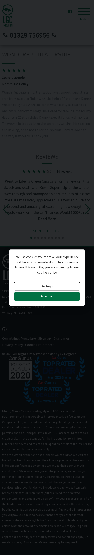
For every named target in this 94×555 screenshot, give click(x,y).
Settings (47, 286)
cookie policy (46, 272)
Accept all (47, 296)
